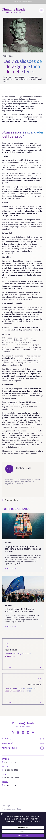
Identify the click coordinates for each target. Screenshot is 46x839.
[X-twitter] (13, 732)
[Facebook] (23, 732)
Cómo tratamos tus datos (11, 809)
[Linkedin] (28, 732)
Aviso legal (6, 806)
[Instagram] (18, 732)
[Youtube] (33, 732)
